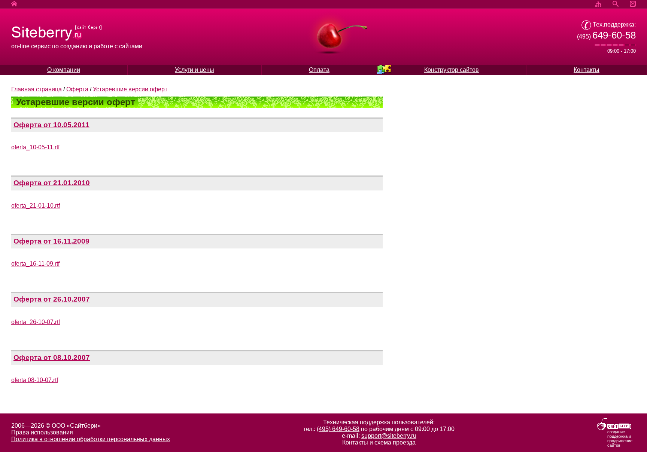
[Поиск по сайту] (616, 4)
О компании (63, 70)
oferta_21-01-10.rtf (35, 205)
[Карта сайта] (598, 4)
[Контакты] (633, 4)
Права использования (42, 432)
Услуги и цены (194, 70)
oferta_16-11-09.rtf (35, 263)
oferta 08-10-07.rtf (34, 380)
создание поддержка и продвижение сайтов (619, 439)
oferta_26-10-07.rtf (35, 322)
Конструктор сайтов (451, 70)
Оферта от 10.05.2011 (51, 125)
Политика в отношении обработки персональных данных (90, 439)
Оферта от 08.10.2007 (51, 357)
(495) (606, 36)
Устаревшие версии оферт (130, 89)
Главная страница (36, 89)
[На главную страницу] (14, 4)
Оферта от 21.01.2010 (51, 183)
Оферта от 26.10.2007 (51, 299)
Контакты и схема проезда (379, 442)
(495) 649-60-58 (338, 429)
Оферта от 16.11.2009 (51, 241)
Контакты (586, 70)
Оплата (319, 70)
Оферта (77, 89)
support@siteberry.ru (388, 436)
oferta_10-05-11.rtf (35, 147)
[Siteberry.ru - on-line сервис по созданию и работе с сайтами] (56, 39)
